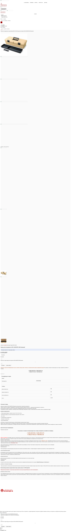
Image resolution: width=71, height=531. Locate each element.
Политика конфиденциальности (5, 510)
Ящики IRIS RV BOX (13, 345)
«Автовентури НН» (7, 506)
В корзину (2, 365)
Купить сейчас (8, 365)
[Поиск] (1, 22)
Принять (8, 512)
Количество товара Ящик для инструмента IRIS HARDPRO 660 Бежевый (12, 360)
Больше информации (3, 512)
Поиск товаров (3, 27)
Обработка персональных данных (16, 510)
